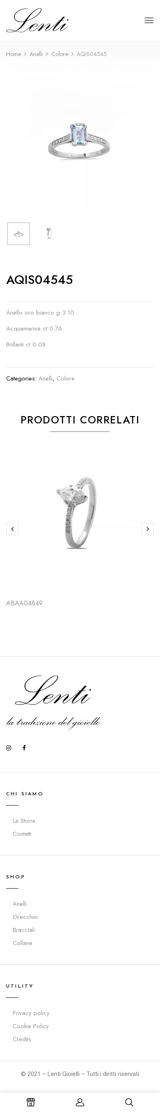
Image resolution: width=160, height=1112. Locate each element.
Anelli (36, 54)
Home (13, 54)
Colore (59, 54)
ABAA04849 (24, 603)
